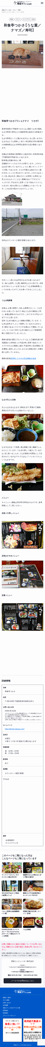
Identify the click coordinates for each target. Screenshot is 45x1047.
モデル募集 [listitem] (6, 1000)
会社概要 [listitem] (5, 1005)
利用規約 (5, 1013)
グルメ (18, 19)
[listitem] (12, 870)
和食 (11, 19)
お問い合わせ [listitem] (7, 1002)
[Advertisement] (22, 93)
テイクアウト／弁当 (29, 19)
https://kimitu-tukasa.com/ (14, 729)
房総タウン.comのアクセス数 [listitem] (11, 1008)
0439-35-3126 (10, 711)
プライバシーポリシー (9, 1015)
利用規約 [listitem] (5, 1010)
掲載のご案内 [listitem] (7, 997)
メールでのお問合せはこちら (22, 981)
